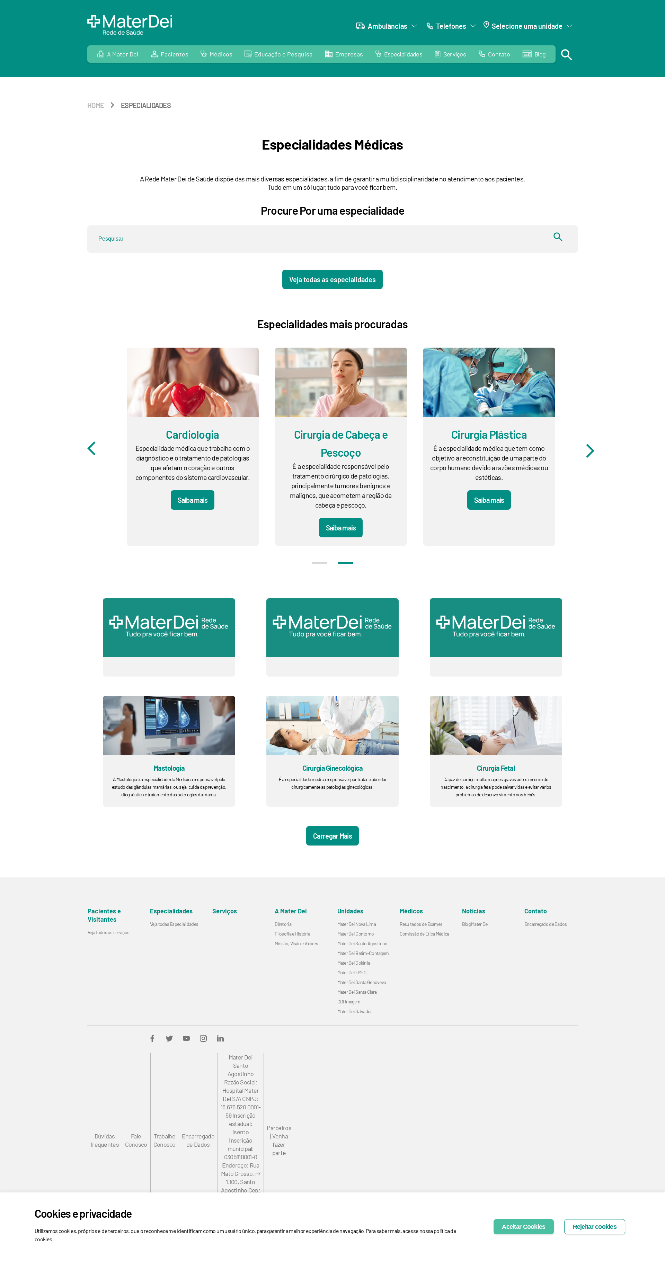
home (95, 105)
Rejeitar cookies (595, 1226)
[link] (399, 54)
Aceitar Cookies (523, 1226)
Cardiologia (192, 434)
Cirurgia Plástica (489, 434)
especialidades (146, 105)
